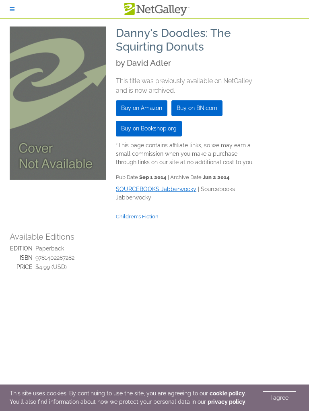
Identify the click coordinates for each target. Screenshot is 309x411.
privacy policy (226, 402)
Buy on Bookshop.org (149, 128)
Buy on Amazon (141, 108)
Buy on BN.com (197, 108)
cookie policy (227, 393)
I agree (279, 398)
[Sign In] (12, 9)
